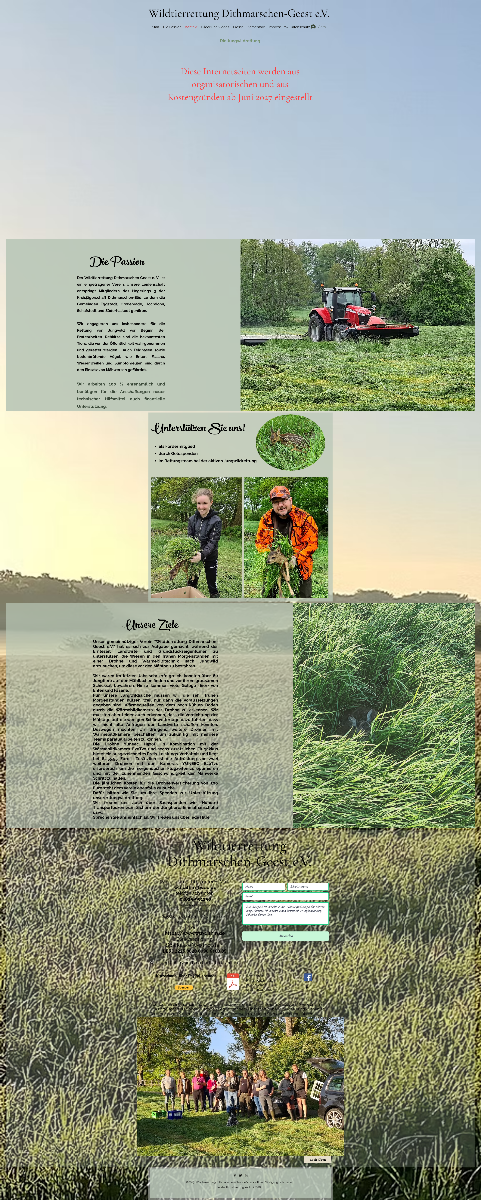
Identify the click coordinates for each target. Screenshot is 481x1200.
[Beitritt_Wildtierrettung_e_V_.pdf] (233, 982)
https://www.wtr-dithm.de (195, 933)
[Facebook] (308, 977)
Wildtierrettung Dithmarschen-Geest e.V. (239, 13)
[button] (184, 987)
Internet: (195, 927)
